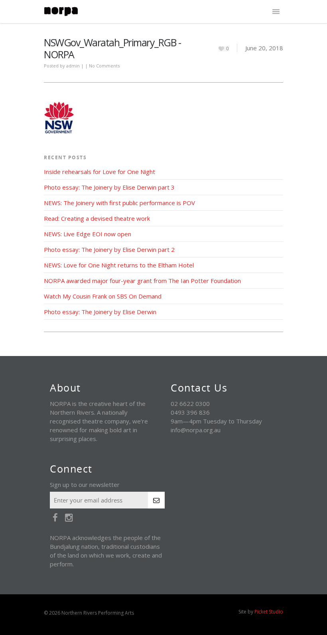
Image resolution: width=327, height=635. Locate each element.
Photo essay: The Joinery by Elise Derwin (100, 312)
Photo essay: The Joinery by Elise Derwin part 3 (109, 187)
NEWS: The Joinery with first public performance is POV (119, 203)
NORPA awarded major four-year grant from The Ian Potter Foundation (142, 281)
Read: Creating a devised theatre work (97, 218)
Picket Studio (268, 611)
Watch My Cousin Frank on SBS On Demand (103, 296)
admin (73, 66)
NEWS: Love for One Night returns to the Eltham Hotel (119, 265)
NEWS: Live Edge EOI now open (87, 234)
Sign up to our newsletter (85, 485)
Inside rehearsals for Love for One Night (99, 172)
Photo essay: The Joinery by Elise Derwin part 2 (109, 249)
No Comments (104, 66)
